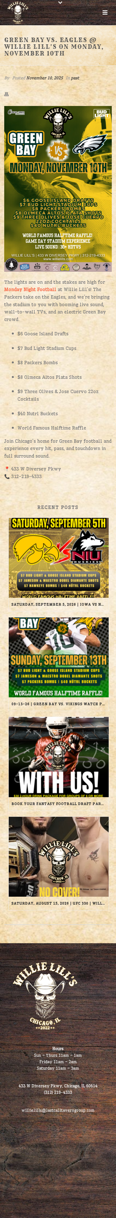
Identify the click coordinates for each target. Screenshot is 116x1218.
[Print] (9, 93)
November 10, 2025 (44, 77)
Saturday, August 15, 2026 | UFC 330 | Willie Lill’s (60, 903)
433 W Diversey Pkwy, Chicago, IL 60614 (58, 1085)
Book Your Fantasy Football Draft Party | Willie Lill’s (60, 804)
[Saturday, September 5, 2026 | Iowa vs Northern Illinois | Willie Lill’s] (59, 558)
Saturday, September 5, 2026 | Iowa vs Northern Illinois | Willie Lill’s (60, 604)
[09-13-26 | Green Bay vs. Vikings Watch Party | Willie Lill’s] (59, 657)
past (75, 77)
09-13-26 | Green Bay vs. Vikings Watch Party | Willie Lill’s (60, 704)
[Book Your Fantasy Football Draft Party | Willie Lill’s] (59, 757)
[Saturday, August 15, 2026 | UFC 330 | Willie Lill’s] (59, 857)
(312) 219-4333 (58, 1092)
